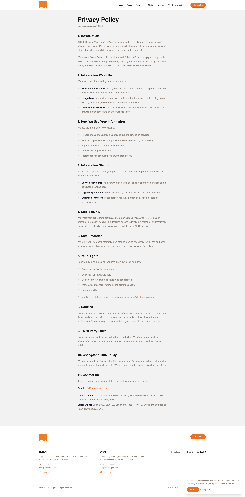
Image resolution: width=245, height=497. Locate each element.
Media (150, 5)
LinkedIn (188, 452)
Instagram (174, 452)
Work (129, 5)
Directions (46, 472)
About (121, 5)
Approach (140, 5)
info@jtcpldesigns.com (142, 297)
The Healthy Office (176, 5)
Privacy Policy (175, 487)
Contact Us (198, 5)
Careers (160, 5)
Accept (193, 489)
